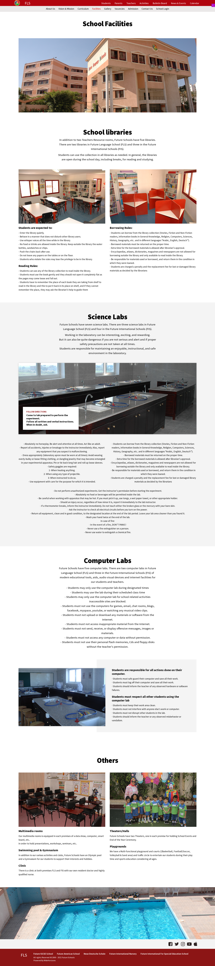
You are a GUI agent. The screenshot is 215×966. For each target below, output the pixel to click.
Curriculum (83, 8)
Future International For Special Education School (164, 953)
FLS (27, 3)
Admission (133, 8)
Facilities (96, 8)
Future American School (68, 953)
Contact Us (147, 8)
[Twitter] (177, 944)
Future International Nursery (123, 953)
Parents (118, 3)
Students (106, 3)
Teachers (131, 3)
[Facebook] (170, 944)
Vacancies (120, 8)
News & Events (178, 3)
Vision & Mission (66, 8)
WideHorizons (50, 960)
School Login (162, 8)
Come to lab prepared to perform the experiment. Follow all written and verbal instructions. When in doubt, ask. (50, 420)
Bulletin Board (160, 3)
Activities (144, 3)
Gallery (107, 8)
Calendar (194, 3)
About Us (50, 8)
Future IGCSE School (43, 953)
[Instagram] (183, 944)
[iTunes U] (195, 944)
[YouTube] (189, 944)
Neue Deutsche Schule (94, 953)
